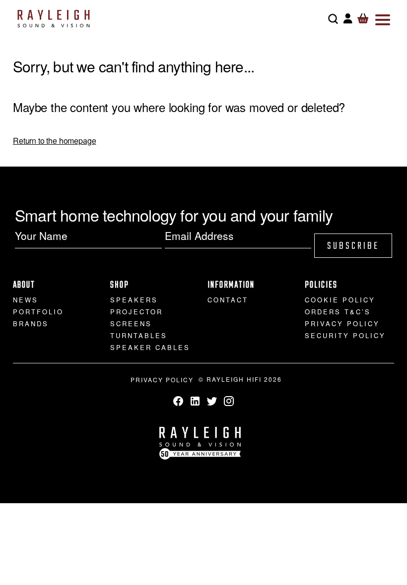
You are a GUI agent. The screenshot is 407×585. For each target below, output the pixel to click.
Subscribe (353, 246)
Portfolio (38, 311)
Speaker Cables (150, 347)
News (25, 299)
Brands (31, 323)
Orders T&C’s (338, 311)
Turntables (138, 335)
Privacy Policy (342, 323)
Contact (227, 299)
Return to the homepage (54, 140)
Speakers (134, 299)
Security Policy (345, 335)
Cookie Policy (340, 299)
